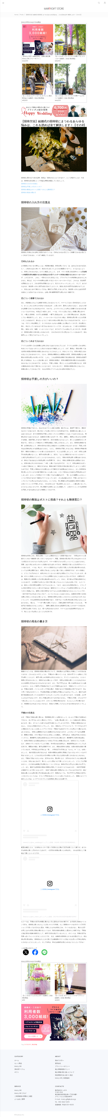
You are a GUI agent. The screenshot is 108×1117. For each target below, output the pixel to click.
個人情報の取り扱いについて (64, 1072)
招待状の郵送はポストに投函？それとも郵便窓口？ (38, 189)
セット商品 (18, 1063)
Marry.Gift (18, 1066)
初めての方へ (59, 1060)
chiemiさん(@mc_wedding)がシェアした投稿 (38, 842)
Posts (22, 15)
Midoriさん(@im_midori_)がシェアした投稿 (37, 916)
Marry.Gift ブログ (20, 1093)
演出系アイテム (19, 1069)
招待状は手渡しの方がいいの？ (31, 187)
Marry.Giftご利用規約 (62, 1078)
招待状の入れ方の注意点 (29, 184)
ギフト (16, 1072)
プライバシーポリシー (62, 1066)
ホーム (16, 1060)
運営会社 (58, 1063)
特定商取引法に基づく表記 (64, 1075)
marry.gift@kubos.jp (68, 1099)
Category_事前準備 (30, 1044)
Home (16, 15)
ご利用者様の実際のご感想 (23, 1096)
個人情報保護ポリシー (62, 1069)
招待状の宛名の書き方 (28, 192)
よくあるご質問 (19, 1099)
